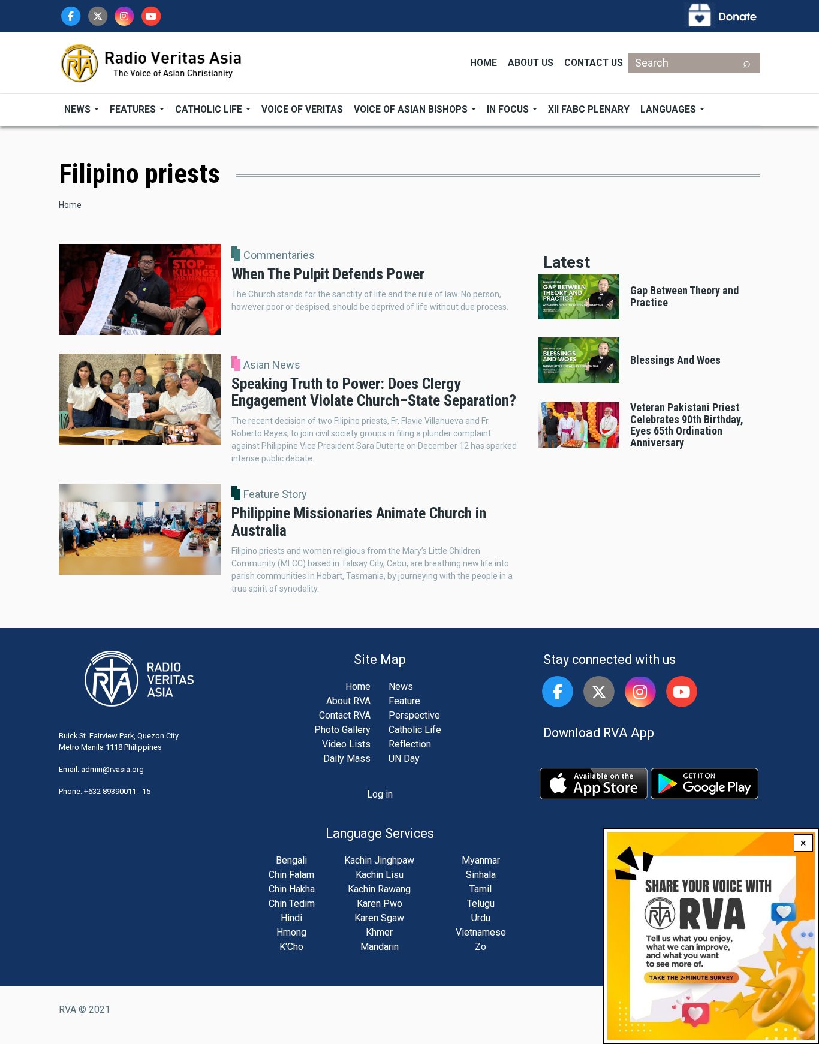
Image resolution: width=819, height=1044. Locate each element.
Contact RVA (345, 715)
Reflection (410, 744)
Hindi (291, 918)
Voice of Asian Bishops (412, 109)
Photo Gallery (342, 729)
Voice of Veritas (302, 109)
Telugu (481, 903)
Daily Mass (347, 758)
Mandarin (379, 946)
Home (483, 62)
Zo (480, 946)
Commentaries (279, 255)
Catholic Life (210, 109)
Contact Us (593, 62)
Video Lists (346, 744)
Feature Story (275, 494)
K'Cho (291, 946)
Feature (404, 701)
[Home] (152, 62)
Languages (669, 109)
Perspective (414, 715)
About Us (530, 62)
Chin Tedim (292, 903)
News (78, 109)
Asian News (271, 365)
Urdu (480, 918)
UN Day (404, 758)
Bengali (291, 860)
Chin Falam (291, 874)
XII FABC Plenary (589, 109)
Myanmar (481, 860)
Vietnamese (481, 932)
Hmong (291, 932)
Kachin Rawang (379, 889)
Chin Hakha (292, 889)
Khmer (379, 932)
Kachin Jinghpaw (379, 860)
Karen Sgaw (379, 918)
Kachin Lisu (380, 874)
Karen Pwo (379, 903)
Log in (380, 794)
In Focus (509, 109)
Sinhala (481, 874)
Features (134, 109)
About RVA (348, 701)
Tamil (480, 889)
